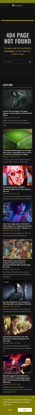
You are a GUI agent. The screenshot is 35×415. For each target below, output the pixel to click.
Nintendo (6, 240)
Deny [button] (10, 410)
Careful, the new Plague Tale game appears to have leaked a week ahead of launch (17, 113)
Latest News (8, 85)
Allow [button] (25, 410)
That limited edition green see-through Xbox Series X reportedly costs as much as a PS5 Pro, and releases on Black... (17, 152)
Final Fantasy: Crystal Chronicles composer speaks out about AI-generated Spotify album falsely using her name (16, 264)
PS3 (5, 204)
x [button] (33, 397)
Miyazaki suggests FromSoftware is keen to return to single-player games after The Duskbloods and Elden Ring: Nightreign (16, 379)
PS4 (5, 167)
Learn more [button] (7, 404)
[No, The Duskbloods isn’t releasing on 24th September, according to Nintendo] (17, 290)
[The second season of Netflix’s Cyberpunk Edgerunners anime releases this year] (17, 175)
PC (5, 91)
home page (9, 51)
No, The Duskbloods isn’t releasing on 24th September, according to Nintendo (17, 303)
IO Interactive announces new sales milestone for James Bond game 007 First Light (16, 338)
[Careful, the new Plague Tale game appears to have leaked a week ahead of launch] (17, 99)
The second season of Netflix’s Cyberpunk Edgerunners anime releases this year (17, 189)
